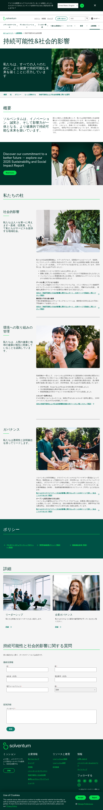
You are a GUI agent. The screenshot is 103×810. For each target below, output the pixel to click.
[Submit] (87, 18)
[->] (82, 6)
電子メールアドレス (14, 686)
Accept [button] (80, 798)
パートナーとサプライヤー (37, 771)
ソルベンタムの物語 (60, 759)
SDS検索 (56, 767)
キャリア (50, 18)
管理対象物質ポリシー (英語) (49, 545)
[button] (84, 803)
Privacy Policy (11, 806)
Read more (10, 173)
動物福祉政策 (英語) (79, 545)
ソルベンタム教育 (59, 763)
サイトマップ (82, 769)
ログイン (37, 18)
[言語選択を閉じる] (95, 5)
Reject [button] (94, 798)
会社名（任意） (12, 676)
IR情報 (44, 18)
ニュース (31, 783)
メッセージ (10, 708)
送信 (10, 729)
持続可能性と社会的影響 (37, 775)
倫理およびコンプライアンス (38, 779)
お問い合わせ (82, 759)
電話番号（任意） (61, 676)
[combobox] (79, 18)
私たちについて (33, 759)
